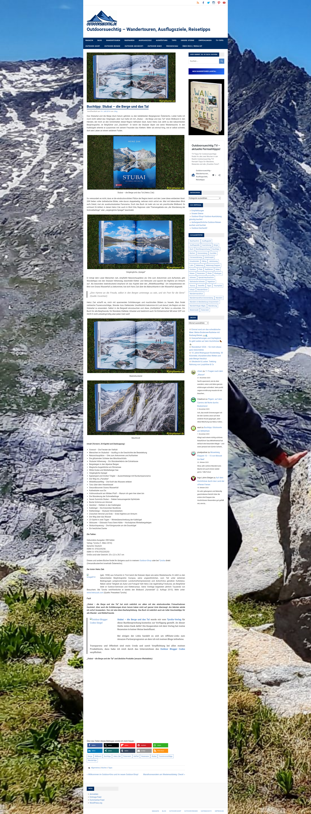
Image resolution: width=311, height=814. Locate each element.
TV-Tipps (219, 40)
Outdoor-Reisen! (112, 46)
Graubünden (194, 261)
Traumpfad (218, 286)
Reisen (192, 273)
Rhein (209, 273)
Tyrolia (162, 560)
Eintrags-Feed (95, 797)
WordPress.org (96, 803)
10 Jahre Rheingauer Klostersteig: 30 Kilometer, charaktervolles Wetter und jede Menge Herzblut (206, 356)
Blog (99, 40)
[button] (95, 745)
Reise (218, 269)
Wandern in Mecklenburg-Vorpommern (204, 302)
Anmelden (94, 794)
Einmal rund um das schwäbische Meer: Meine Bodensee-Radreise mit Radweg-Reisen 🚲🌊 (204, 332)
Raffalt (136, 756)
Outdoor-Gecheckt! (134, 46)
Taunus (192, 286)
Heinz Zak (117, 756)
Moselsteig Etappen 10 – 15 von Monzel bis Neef (209, 456)
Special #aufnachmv (206, 277)
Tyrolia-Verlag (174, 619)
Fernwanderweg (196, 257)
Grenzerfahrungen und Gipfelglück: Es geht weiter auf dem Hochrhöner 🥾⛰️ (205, 341)
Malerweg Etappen (213, 265)
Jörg (115, 111)
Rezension (145, 756)
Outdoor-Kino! (155, 46)
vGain (199, 371)
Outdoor (193, 269)
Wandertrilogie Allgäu (198, 306)
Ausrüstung (161, 40)
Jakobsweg (213, 261)
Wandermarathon (196, 294)
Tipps (174, 40)
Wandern (219, 298)
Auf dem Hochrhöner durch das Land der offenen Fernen (210, 481)
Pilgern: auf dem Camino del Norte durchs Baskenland (209, 402)
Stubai (154, 756)
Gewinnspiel (209, 257)
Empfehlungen (205, 40)
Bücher (104, 768)
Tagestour (211, 281)
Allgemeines (95, 768)
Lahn (192, 265)
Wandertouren (113, 40)
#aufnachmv (194, 241)
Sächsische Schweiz (197, 281)
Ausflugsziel (206, 241)
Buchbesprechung (203, 249)
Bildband (98, 756)
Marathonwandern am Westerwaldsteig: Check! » (164, 774)
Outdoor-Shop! (92, 46)
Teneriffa (201, 286)
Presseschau (172, 46)
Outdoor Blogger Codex (172, 649)
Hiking (204, 261)
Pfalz (200, 269)
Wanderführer (202, 290)
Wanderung (212, 306)
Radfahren (129, 40)
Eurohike (213, 253)
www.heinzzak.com (95, 592)
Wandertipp (92, 760)
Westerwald (194, 310)
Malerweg (199, 265)
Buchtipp (107, 756)
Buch (192, 249)
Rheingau (217, 273)
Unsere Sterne (187, 40)
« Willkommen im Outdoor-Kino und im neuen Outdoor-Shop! (112, 774)
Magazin (89, 40)
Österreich (127, 756)
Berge (90, 756)
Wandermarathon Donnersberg (201, 298)
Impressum (219, 811)
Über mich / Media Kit (192, 46)
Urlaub (192, 290)
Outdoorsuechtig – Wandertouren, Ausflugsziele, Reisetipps (148, 29)
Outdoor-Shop (145, 560)
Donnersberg (202, 253)
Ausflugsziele (145, 40)
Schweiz (193, 277)
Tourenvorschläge (165, 756)
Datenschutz (206, 811)
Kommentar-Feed (97, 800)
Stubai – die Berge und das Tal (133, 619)
